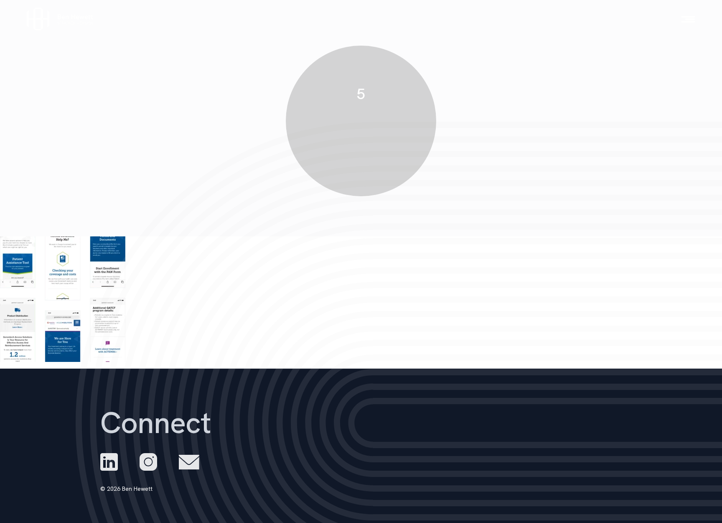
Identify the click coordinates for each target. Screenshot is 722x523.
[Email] (189, 462)
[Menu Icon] (688, 19)
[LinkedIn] (109, 462)
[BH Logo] (60, 19)
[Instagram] (148, 462)
